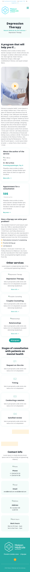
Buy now (6, 212)
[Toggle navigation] (28, 7)
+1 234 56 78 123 (15, 473)
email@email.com (9, 491)
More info (6, 178)
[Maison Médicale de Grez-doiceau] (10, 10)
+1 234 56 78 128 (15, 475)
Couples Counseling (15, 301)
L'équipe (23, 554)
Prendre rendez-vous (11, 554)
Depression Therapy (15, 278)
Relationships (15, 323)
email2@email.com (20, 491)
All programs (15, 340)
